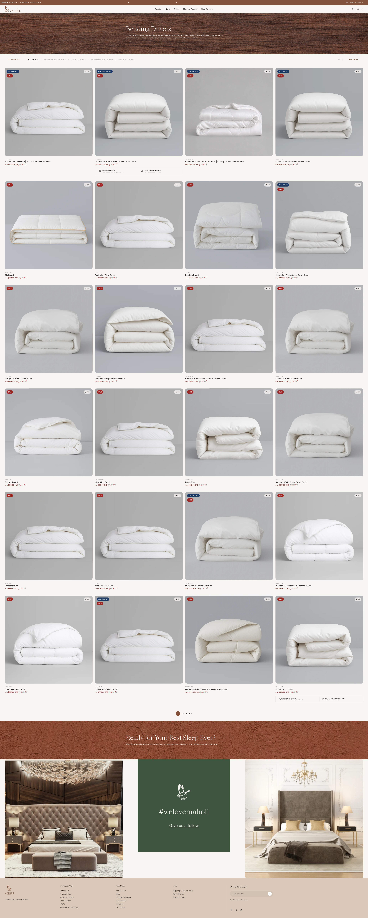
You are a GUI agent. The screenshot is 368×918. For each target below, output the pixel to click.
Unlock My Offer (203, 476)
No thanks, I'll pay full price (202, 480)
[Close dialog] (219, 431)
